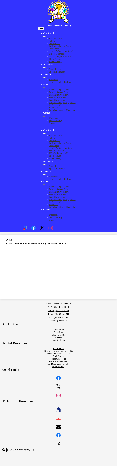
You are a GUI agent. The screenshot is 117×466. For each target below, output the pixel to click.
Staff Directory (55, 120)
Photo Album (55, 59)
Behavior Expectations (59, 89)
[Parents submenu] (44, 87)
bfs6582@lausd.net (58, 321)
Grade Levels (55, 69)
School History (55, 41)
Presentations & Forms (59, 92)
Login (7, 450)
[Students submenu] (44, 77)
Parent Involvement (57, 97)
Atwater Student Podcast (60, 82)
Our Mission (54, 43)
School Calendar (56, 54)
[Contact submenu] (44, 116)
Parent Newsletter (57, 100)
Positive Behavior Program (61, 46)
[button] (44, 133)
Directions (53, 118)
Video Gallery (55, 61)
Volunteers (53, 107)
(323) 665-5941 (62, 314)
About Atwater (55, 38)
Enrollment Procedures (59, 95)
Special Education (57, 72)
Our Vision (54, 48)
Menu (41, 28)
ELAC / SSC (55, 105)
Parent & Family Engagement (62, 102)
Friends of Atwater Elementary (63, 110)
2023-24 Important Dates (60, 56)
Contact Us (54, 123)
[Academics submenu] (44, 67)
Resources (53, 79)
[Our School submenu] (44, 36)
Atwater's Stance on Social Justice (64, 51)
